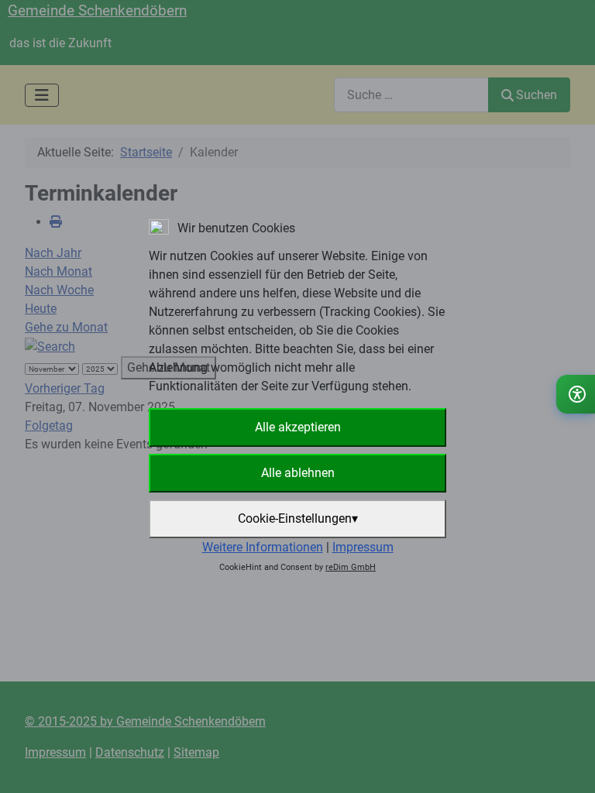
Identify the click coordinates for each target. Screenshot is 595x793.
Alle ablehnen (298, 472)
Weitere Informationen (262, 547)
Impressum (363, 547)
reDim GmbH (350, 567)
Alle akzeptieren (298, 427)
